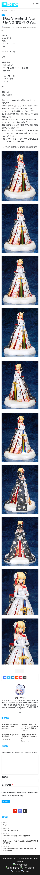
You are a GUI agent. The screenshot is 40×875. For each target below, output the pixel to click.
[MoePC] (10, 4)
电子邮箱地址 (7, 785)
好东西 (20, 671)
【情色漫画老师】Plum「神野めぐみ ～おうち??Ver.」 (29, 736)
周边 (13, 11)
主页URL (6, 11)
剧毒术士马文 (8, 27)
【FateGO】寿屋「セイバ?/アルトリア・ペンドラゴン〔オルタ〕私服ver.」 (29, 726)
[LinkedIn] (12, 677)
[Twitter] (8, 677)
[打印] (24, 677)
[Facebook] (4, 677)
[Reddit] (16, 677)
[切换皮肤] (34, 5)
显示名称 (5, 777)
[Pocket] (20, 677)
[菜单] (37, 5)
